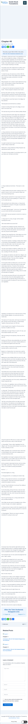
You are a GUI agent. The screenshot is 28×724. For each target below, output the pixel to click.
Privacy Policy (14, 721)
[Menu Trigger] (25, 3)
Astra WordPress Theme (14, 718)
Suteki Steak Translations (13, 3)
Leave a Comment (6, 649)
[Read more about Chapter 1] (5, 634)
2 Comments (5, 638)
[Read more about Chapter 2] (5, 644)
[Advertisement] (14, 24)
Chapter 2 (5, 647)
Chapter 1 (5, 636)
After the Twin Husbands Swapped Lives (13, 53)
